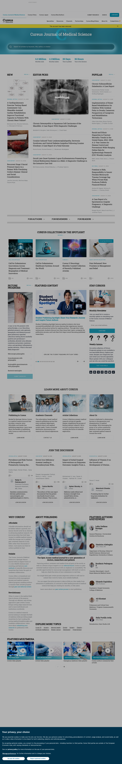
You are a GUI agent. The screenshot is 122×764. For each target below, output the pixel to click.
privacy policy (13, 749)
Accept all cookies (13, 758)
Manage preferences (9, 753)
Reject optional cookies (38, 758)
